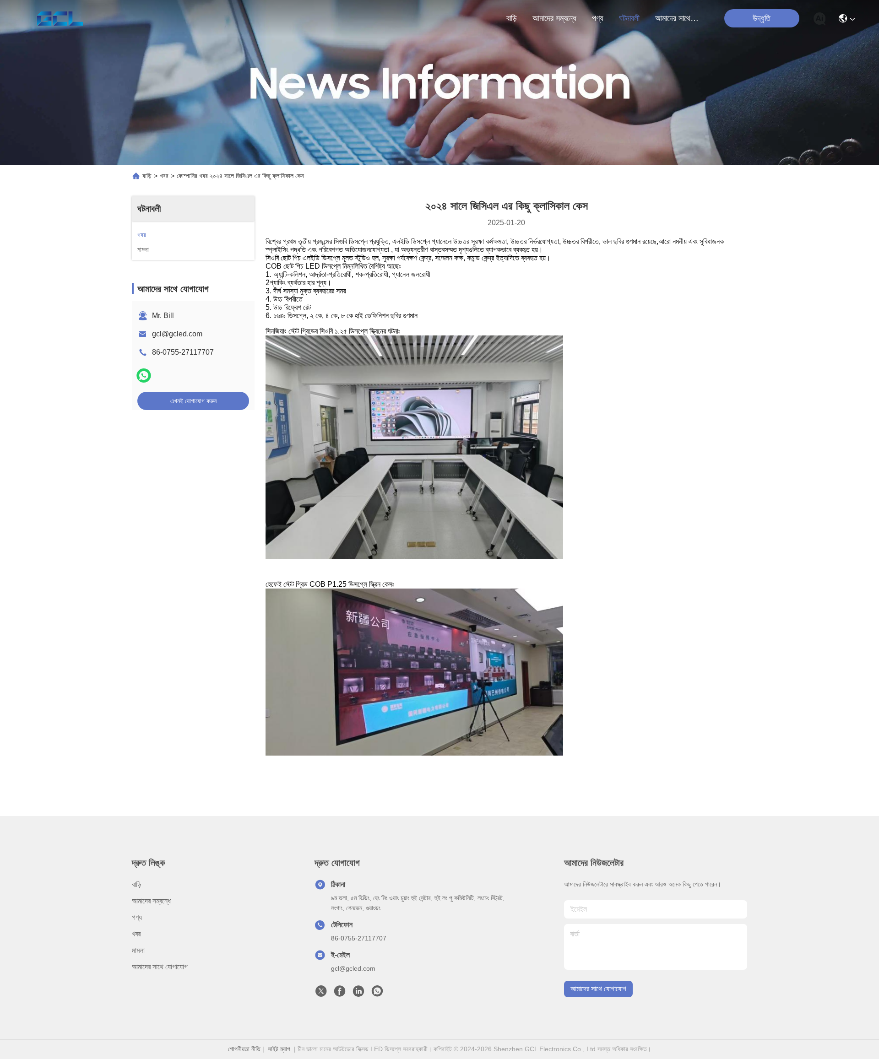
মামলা (138, 950)
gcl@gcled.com (177, 334)
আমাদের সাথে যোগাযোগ (677, 18)
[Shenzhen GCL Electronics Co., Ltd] (60, 18)
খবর (164, 175)
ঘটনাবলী (629, 18)
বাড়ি (511, 18)
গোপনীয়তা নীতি (244, 1049)
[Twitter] (321, 993)
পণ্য (597, 18)
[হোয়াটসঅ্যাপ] (144, 375)
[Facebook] (339, 993)
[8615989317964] (377, 993)
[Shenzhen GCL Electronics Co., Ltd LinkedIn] (358, 993)
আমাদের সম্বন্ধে (554, 18)
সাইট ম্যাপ (279, 1049)
